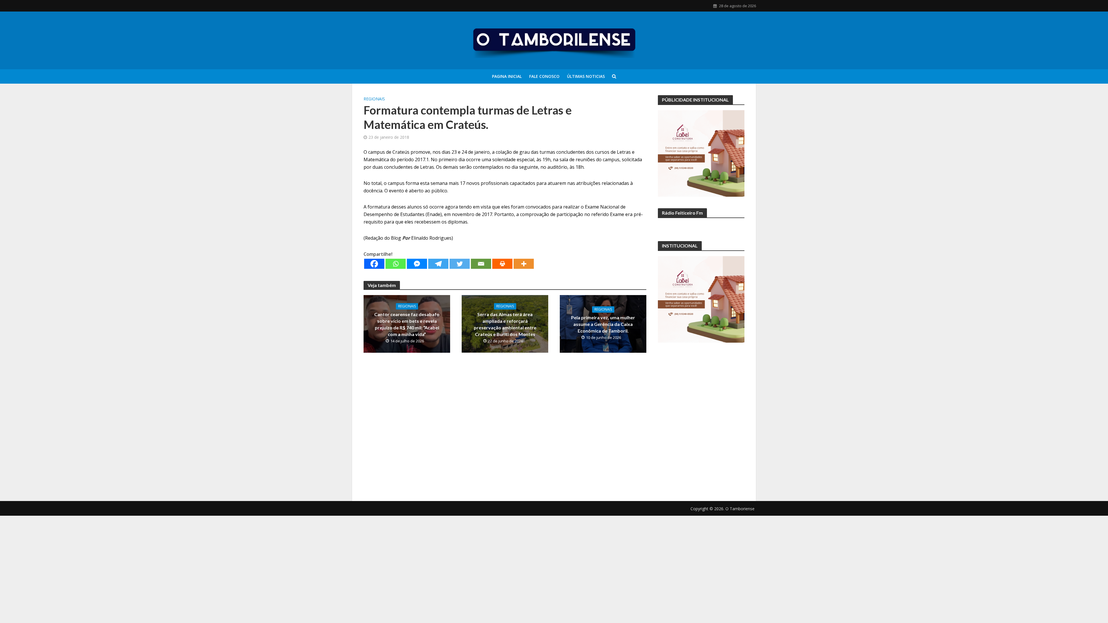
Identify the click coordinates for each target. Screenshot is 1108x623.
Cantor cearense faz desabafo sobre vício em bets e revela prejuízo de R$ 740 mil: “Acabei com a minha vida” (406, 324)
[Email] (481, 264)
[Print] (502, 264)
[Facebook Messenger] (417, 264)
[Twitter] (460, 264)
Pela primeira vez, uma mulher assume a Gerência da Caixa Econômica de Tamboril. (603, 324)
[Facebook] (374, 264)
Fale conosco (544, 76)
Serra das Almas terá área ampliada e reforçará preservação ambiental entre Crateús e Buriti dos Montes (505, 324)
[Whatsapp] (395, 264)
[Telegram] (438, 264)
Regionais (374, 99)
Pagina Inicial (507, 76)
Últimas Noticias (586, 76)
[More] (524, 264)
